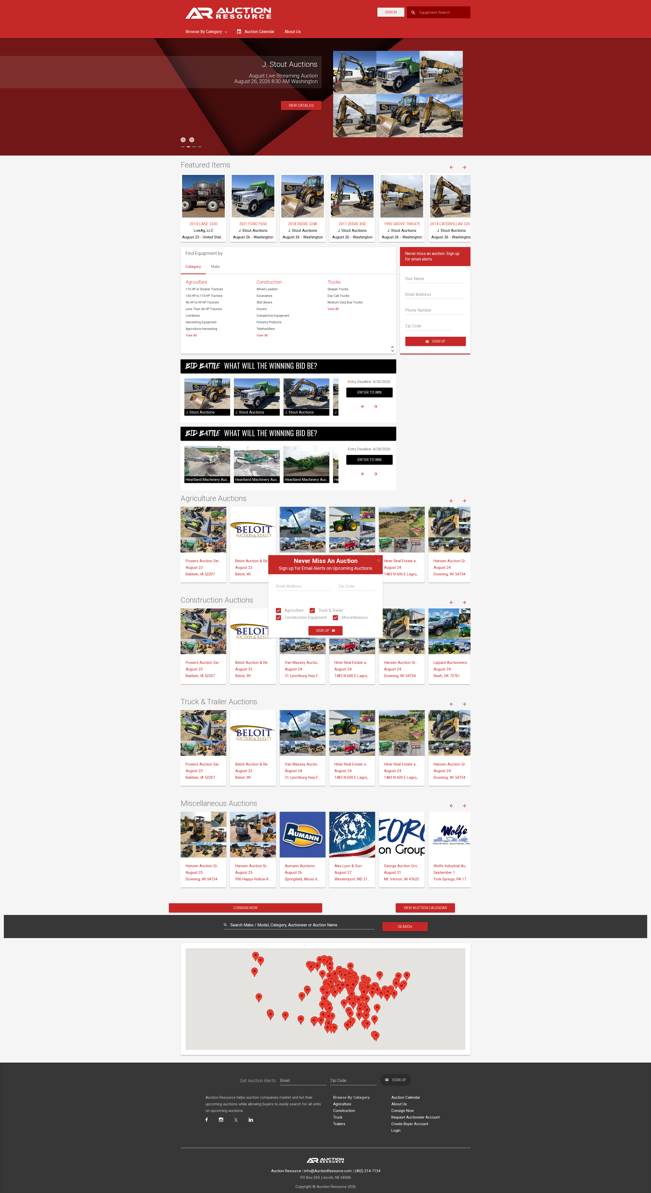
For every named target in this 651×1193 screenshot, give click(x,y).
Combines (193, 315)
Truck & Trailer (330, 610)
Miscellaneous (354, 617)
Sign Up (322, 631)
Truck (337, 1117)
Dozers (262, 309)
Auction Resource (286, 1171)
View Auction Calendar (425, 908)
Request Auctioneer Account (415, 1117)
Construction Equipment (305, 617)
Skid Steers (264, 302)
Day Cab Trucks (338, 296)
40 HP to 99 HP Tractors (202, 302)
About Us (293, 31)
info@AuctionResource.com (328, 1171)
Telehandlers (266, 329)
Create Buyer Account (409, 1124)
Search (405, 927)
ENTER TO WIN (369, 392)
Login (396, 1130)
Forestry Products (269, 322)
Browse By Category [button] (204, 31)
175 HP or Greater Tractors (204, 289)
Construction (269, 282)
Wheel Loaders (267, 289)
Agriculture (294, 610)
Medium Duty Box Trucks (345, 302)
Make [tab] (215, 266)
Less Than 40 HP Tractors (204, 309)
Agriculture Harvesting (201, 329)
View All (191, 335)
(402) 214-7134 (367, 1171)
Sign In (391, 12)
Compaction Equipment (273, 315)
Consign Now (245, 908)
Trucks (334, 282)
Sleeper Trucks (338, 289)
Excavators (264, 296)
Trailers (339, 1124)
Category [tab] (193, 266)
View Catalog (301, 105)
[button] (183, 139)
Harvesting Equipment (201, 322)
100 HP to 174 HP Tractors (204, 296)
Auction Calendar (405, 1097)
